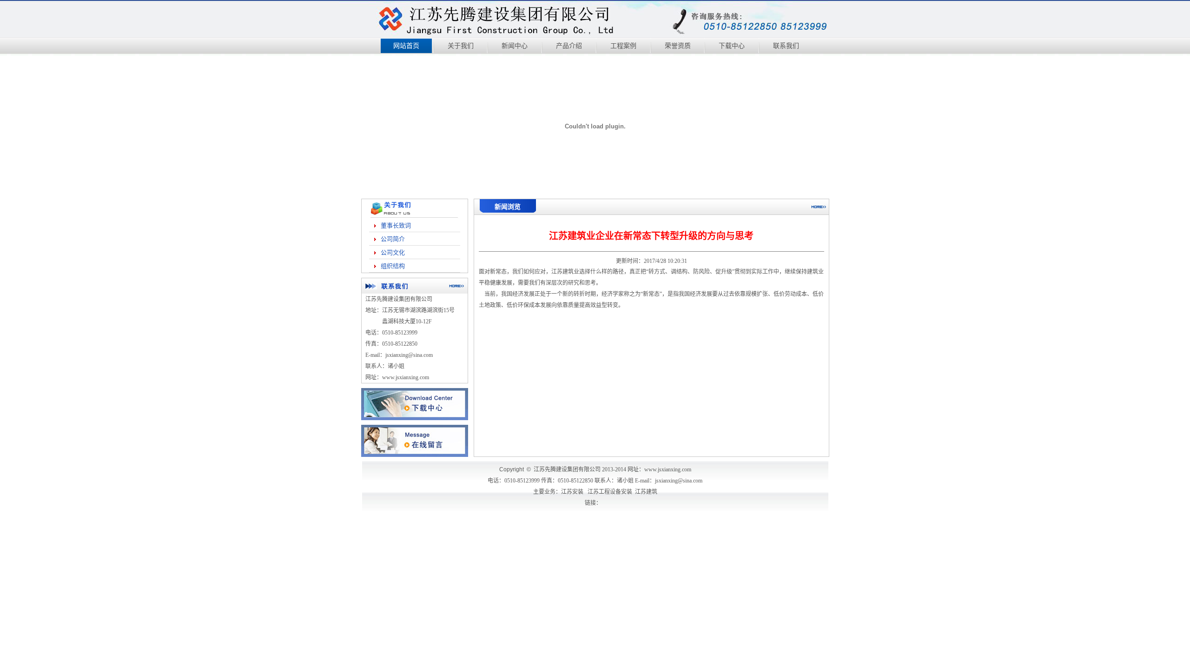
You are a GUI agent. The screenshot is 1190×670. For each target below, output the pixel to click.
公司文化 (393, 252)
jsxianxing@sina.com (678, 480)
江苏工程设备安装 (610, 492)
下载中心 (732, 45)
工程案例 (623, 45)
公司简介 (393, 238)
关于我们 (461, 45)
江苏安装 (572, 492)
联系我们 (786, 45)
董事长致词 (396, 225)
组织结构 (393, 265)
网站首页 (406, 45)
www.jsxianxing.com (405, 377)
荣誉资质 (678, 45)
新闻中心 (515, 45)
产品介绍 (569, 45)
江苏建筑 (562, 271)
